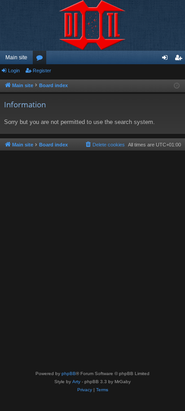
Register (42, 70)
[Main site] (92, 25)
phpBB (69, 373)
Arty (76, 381)
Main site (16, 57)
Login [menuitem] (167, 59)
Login (14, 70)
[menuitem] (104, 145)
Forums (41, 59)
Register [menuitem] (180, 59)
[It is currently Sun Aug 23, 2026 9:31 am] (177, 86)
